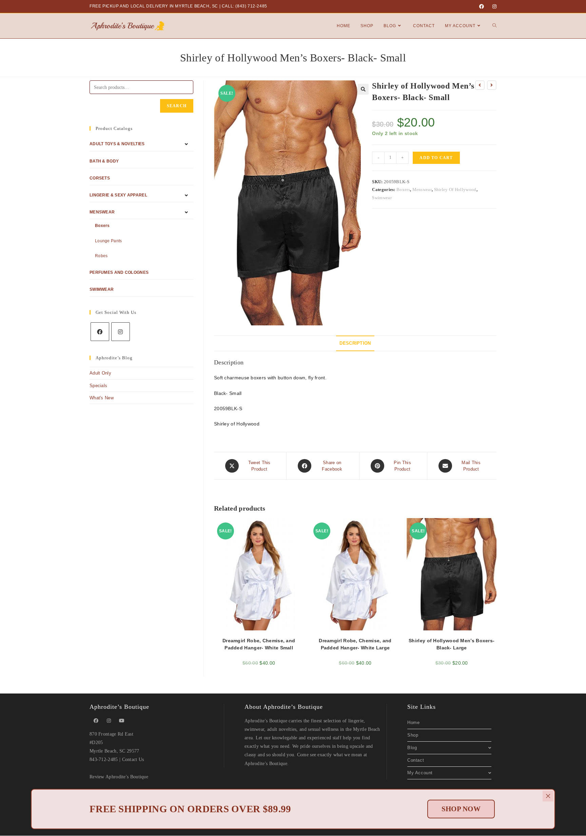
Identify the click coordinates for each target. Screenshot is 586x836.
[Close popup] (548, 796)
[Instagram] (493, 6)
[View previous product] (480, 85)
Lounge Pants (108, 241)
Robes (101, 255)
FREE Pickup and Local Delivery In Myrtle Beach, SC (154, 6)
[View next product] (491, 85)
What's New (102, 397)
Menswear (422, 189)
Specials (98, 385)
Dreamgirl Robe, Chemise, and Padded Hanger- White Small (258, 644)
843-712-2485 (104, 759)
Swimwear (381, 197)
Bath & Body (104, 161)
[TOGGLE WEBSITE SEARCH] (494, 25)
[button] (363, 89)
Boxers (403, 189)
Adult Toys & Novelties (117, 143)
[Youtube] (121, 721)
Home (413, 722)
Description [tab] (355, 343)
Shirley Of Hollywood (455, 189)
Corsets (100, 178)
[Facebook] (481, 6)
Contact (415, 760)
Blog (412, 747)
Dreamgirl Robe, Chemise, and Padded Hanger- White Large (355, 644)
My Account (420, 772)
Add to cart (436, 157)
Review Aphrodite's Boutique (119, 776)
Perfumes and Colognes (119, 272)
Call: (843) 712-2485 (244, 6)
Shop (412, 735)
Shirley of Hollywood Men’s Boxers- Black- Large (451, 644)
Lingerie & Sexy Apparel (118, 195)
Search (177, 105)
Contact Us (133, 759)
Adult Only (100, 373)
